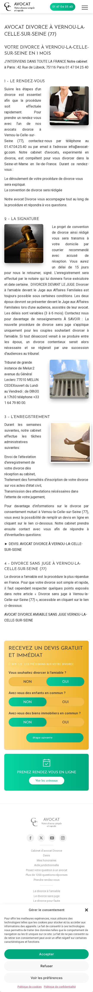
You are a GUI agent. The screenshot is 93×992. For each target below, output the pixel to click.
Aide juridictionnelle (46, 865)
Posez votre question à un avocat (46, 870)
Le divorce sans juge (46, 896)
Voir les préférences (47, 978)
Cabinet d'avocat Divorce (46, 850)
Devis (46, 855)
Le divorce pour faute (46, 900)
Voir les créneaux (46, 780)
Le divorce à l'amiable (46, 891)
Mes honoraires (46, 860)
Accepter (46, 954)
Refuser (46, 966)
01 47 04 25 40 (62, 6)
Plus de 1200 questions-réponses (46, 874)
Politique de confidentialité (60, 986)
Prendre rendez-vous (46, 879)
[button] (86, 910)
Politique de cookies (30, 986)
